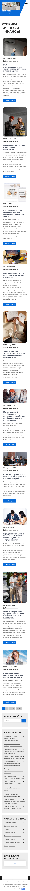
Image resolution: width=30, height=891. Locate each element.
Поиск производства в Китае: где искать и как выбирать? (13, 275)
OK (23, 888)
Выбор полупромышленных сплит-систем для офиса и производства (14, 68)
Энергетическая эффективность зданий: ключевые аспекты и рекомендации (14, 354)
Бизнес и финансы (11, 61)
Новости (6, 829)
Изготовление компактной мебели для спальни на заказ (13, 745)
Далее (19, 708)
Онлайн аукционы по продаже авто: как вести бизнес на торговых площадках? (14, 615)
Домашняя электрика (10, 826)
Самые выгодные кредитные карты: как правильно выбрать (13, 675)
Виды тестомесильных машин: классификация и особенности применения (12, 764)
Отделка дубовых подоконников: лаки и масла (13, 782)
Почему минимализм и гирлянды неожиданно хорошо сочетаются (13, 771)
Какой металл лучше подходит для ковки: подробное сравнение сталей (14, 751)
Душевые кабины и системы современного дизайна (14, 777)
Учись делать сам (9, 846)
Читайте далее (10, 100)
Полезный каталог (10, 833)
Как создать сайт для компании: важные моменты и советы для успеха (13, 213)
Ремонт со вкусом (9, 839)
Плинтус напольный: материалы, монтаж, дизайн (12, 808)
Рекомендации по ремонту (12, 836)
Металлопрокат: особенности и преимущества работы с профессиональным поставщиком (14, 416)
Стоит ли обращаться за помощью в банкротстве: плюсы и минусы (14, 476)
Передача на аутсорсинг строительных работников (14, 147)
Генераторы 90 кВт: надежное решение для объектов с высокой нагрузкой (14, 801)
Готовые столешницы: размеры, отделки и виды (12, 795)
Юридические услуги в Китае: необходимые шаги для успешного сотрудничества (13, 537)
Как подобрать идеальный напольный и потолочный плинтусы (12, 789)
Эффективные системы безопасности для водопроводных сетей (11, 739)
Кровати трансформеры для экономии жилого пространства (14, 757)
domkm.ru (6, 11)
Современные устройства (12, 843)
